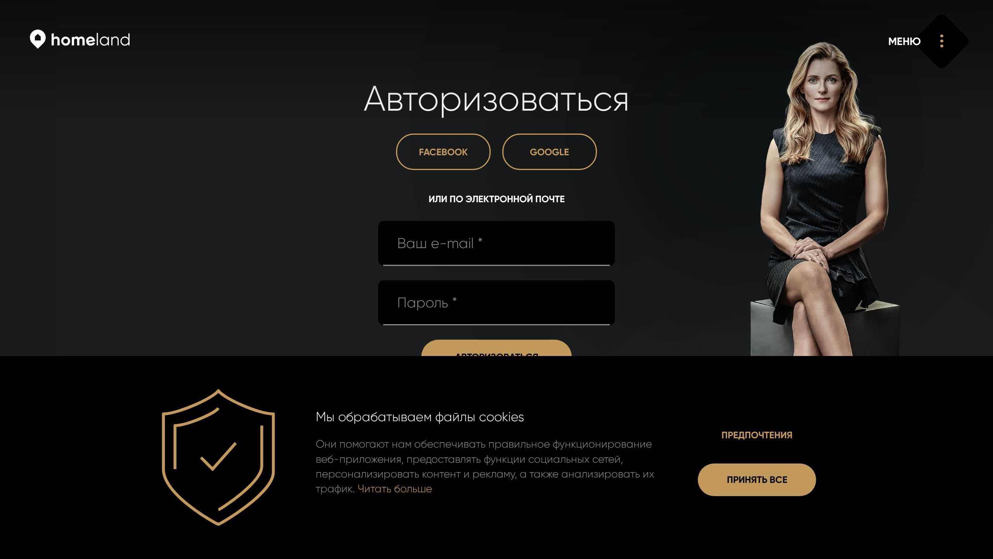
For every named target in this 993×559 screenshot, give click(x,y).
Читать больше (395, 489)
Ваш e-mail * (440, 243)
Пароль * (427, 303)
